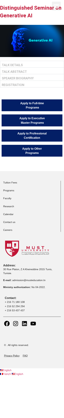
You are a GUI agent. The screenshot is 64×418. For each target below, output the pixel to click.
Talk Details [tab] (12, 65)
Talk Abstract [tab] (14, 71)
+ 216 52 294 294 (15, 306)
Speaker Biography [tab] (18, 78)
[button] (56, 6)
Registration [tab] (13, 85)
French (7, 373)
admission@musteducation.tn (29, 280)
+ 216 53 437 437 (15, 310)
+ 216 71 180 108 (15, 302)
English (7, 370)
